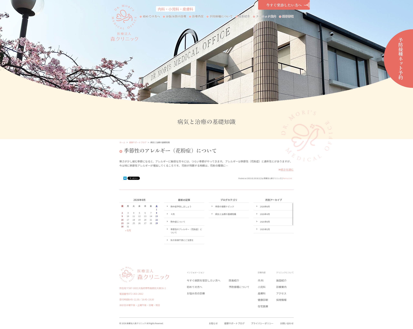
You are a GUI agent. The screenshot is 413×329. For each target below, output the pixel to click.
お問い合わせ (287, 323)
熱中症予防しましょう (181, 206)
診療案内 (281, 287)
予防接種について (221, 16)
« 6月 (128, 230)
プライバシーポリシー (262, 323)
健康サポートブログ (234, 323)
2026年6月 (265, 206)
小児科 (262, 287)
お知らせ (213, 323)
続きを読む (287, 169)
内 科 (261, 280)
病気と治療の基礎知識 (225, 214)
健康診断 (263, 300)
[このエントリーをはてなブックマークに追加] (125, 179)
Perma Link (287, 178)
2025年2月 (265, 229)
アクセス (281, 293)
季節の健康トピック (224, 206)
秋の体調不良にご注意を (182, 240)
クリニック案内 (266, 16)
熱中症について (178, 221)
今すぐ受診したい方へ (284, 4)
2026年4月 (265, 214)
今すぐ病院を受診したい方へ (203, 280)
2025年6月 (265, 221)
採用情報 (288, 16)
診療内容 (198, 16)
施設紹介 (281, 280)
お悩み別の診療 (176, 16)
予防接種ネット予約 (400, 58)
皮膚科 (262, 293)
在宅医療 (263, 306)
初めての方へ (151, 16)
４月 (173, 214)
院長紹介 (244, 16)
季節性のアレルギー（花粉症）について (170, 150)
